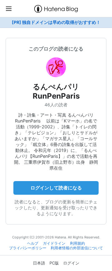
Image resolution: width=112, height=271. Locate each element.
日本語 (39, 262)
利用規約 (77, 243)
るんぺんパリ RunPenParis (60, 91)
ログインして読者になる (56, 188)
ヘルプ (32, 243)
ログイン (71, 262)
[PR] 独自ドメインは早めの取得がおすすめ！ (56, 22)
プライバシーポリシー (27, 248)
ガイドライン (54, 243)
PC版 (54, 262)
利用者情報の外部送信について (77, 248)
